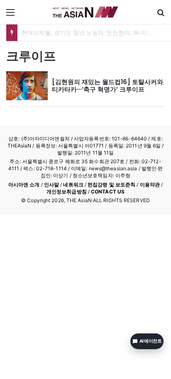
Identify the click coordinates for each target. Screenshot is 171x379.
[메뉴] (10, 15)
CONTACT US (108, 191)
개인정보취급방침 (66, 191)
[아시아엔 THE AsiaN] (85, 12)
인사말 (51, 184)
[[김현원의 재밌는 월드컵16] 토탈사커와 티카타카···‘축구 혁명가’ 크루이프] (27, 85)
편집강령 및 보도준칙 (111, 184)
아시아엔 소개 (24, 184)
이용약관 (150, 184)
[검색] (160, 15)
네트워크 (73, 184)
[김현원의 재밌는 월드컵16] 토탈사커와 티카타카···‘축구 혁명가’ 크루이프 (107, 85)
